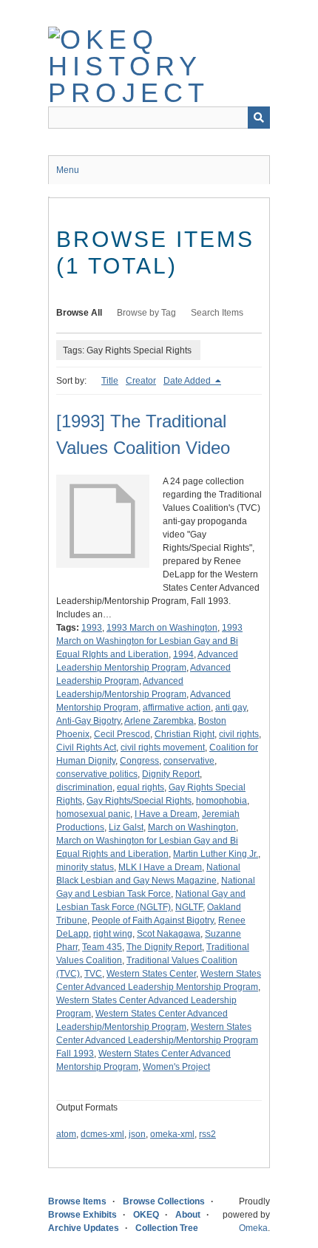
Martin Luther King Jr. (215, 854)
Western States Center (151, 974)
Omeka (253, 1228)
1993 (91, 628)
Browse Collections (164, 1201)
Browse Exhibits (82, 1215)
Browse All (79, 313)
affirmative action (177, 707)
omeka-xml (172, 1134)
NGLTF (189, 907)
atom (66, 1134)
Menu (67, 170)
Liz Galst (126, 827)
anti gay (230, 707)
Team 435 (102, 947)
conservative (188, 761)
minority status (85, 867)
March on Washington (192, 827)
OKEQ (146, 1215)
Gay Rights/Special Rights (139, 801)
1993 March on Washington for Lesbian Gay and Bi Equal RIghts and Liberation (149, 641)
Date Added (188, 381)
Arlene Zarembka (159, 721)
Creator (141, 381)
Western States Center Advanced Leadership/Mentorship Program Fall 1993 (157, 1040)
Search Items (217, 313)
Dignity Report (171, 774)
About (187, 1215)
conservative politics (97, 774)
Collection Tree (166, 1228)
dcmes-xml (102, 1134)
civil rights (239, 734)
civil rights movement (163, 747)
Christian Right (184, 734)
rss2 (207, 1134)
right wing (112, 934)
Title (109, 381)
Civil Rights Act (86, 747)
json (137, 1134)
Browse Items (77, 1201)
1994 (183, 654)
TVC (93, 974)
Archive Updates (83, 1228)
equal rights (140, 787)
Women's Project (176, 1067)
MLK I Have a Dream (160, 867)
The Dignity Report (164, 947)
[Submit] (259, 117)
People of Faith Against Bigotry (153, 920)
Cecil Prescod (122, 734)
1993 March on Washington (161, 628)
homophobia (221, 801)
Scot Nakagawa (168, 934)
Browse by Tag (146, 313)
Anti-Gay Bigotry (88, 721)
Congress (139, 761)
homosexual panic (93, 814)
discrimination (84, 787)
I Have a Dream (166, 814)
